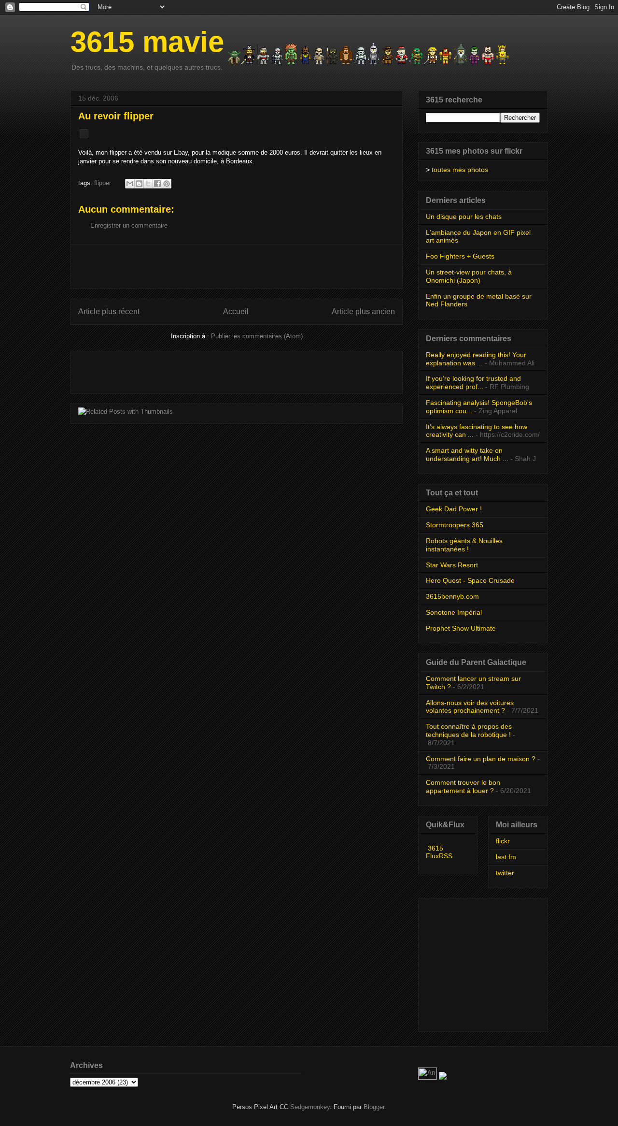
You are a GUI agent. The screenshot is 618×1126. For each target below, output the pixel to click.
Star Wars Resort (452, 565)
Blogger (374, 1107)
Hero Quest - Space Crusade (470, 580)
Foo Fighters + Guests (460, 256)
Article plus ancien (363, 311)
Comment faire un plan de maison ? (480, 759)
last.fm (506, 857)
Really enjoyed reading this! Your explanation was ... (476, 359)
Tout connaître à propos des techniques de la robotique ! (469, 730)
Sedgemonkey (310, 1107)
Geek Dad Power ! (454, 509)
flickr (503, 841)
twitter (505, 873)
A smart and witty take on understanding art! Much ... (467, 454)
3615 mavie (147, 42)
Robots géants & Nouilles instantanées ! (464, 545)
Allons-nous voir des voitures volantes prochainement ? (470, 707)
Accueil (236, 311)
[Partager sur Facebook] (157, 183)
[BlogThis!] (139, 183)
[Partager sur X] (148, 183)
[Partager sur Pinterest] (166, 183)
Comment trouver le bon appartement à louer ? (463, 786)
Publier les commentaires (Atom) (257, 336)
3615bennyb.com (452, 596)
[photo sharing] (84, 136)
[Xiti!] (428, 1077)
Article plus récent (109, 311)
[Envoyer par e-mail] (130, 183)
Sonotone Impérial (454, 612)
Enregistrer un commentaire (129, 225)
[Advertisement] (237, 266)
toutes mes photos (460, 169)
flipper (102, 183)
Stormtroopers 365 (454, 525)
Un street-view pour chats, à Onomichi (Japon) (469, 276)
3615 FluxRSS (439, 852)
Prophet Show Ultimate (461, 628)
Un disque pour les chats (464, 216)
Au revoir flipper (116, 116)
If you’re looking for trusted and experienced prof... (473, 382)
